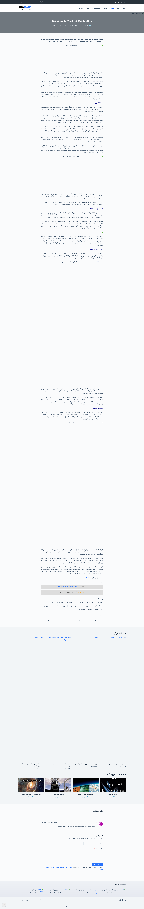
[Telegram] (48, 620)
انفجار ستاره (89, 602)
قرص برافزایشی (48, 606)
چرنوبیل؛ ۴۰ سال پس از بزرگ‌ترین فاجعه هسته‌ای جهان (109, 891)
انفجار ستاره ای (79, 602)
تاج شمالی (69, 602)
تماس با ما (28, 2)
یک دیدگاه (55, 25)
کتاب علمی (97, 8)
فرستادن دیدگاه (97, 864)
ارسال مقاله (21, 2)
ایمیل (79, 843)
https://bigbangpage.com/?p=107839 (67, 587)
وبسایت (57, 843)
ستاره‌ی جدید (88, 606)
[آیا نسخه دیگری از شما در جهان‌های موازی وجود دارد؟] (68, 891)
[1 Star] (84, 592)
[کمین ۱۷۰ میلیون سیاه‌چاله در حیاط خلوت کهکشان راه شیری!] (30, 699)
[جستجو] (124, 2)
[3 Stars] (80, 592)
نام (101, 843)
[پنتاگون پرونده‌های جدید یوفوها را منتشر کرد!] (40, 891)
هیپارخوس (82, 609)
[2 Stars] (82, 592)
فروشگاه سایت (40, 2)
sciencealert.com (95, 582)
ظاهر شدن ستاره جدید (75, 606)
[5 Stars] (76, 592)
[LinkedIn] (64, 620)
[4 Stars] (78, 592)
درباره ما (33, 2)
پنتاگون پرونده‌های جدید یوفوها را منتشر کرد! (27, 891)
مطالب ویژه (63, 25)
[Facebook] (121, 2)
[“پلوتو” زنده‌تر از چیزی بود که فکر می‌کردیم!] (85, 699)
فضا (56, 606)
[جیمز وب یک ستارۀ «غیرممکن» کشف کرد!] (113, 699)
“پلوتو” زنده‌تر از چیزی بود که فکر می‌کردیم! (86, 764)
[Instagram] (115, 2)
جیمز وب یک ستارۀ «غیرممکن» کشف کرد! (114, 764)
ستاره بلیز (60, 602)
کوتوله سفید (98, 609)
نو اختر (90, 609)
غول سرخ (64, 606)
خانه (45, 2)
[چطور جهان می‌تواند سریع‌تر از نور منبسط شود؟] (58, 699)
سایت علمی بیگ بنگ (25, 9)
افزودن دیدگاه (98, 849)
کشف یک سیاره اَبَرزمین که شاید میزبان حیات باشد (82, 891)
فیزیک (105, 8)
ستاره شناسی (98, 606)
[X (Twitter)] (118, 2)
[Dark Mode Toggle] (4, 905)
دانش (118, 8)
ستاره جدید (51, 602)
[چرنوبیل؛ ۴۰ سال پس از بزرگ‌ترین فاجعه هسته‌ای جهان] (123, 891)
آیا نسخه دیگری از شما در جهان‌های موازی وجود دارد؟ (56, 891)
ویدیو (88, 8)
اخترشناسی (99, 602)
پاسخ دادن (44, 822)
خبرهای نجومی (70, 25)
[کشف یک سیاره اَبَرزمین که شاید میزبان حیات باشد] (95, 891)
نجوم (112, 8)
